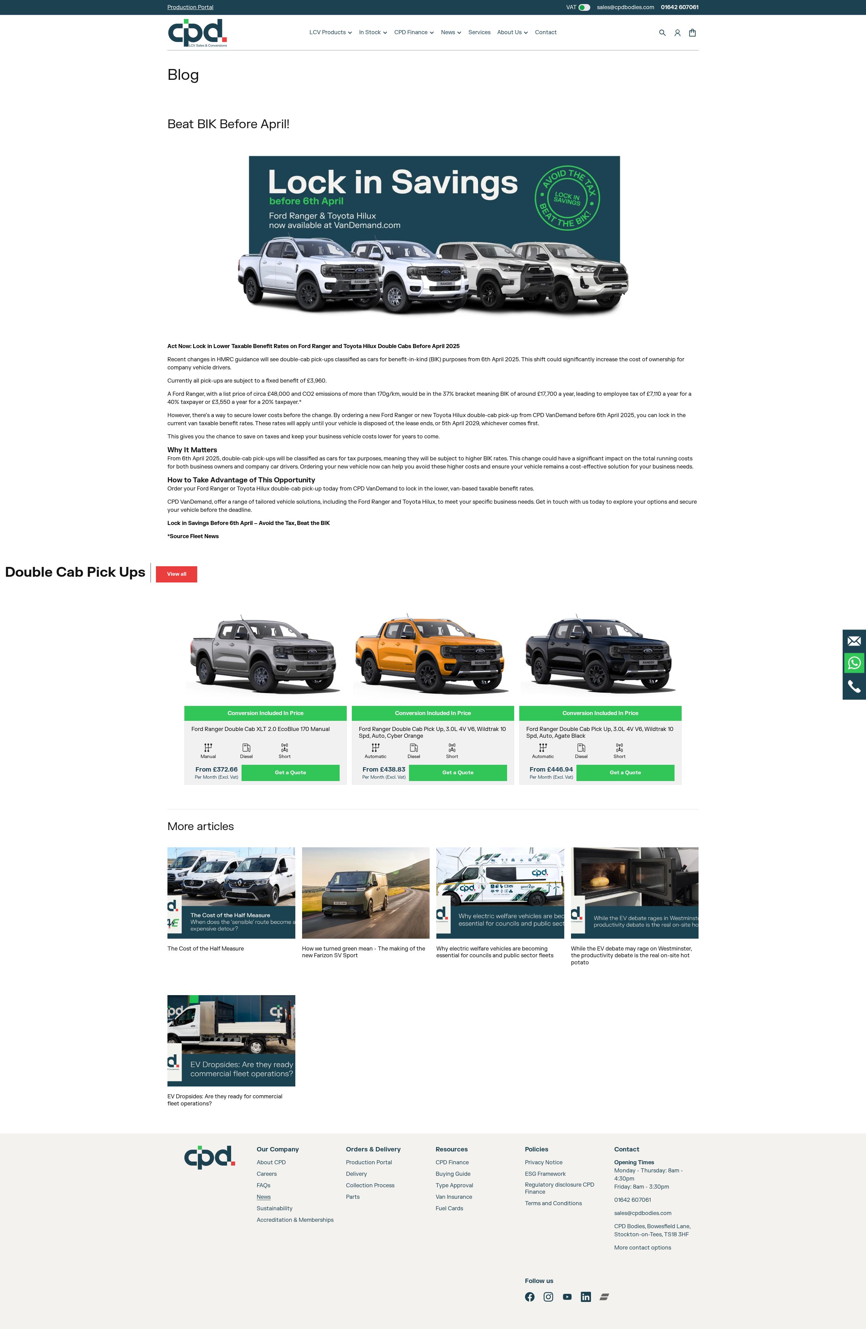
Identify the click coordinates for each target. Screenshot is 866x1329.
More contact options (642, 1247)
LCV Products (328, 32)
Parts (353, 1197)
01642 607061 (680, 7)
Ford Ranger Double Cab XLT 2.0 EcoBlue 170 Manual (260, 729)
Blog (183, 75)
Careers (267, 1174)
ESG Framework (545, 1174)
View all (176, 574)
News (448, 32)
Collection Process (370, 1185)
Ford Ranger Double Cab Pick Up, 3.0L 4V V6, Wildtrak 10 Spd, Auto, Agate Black (600, 732)
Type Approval (454, 1185)
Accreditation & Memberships (295, 1220)
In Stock (370, 32)
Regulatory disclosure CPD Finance (559, 1188)
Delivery (356, 1174)
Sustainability (275, 1208)
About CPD (271, 1162)
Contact (546, 32)
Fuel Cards (449, 1208)
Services (480, 32)
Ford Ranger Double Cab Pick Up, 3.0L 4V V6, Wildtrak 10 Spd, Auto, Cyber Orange (432, 732)
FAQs (263, 1185)
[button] (662, 32)
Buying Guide (453, 1174)
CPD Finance (411, 32)
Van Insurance (454, 1197)
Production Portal (190, 7)
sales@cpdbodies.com (625, 7)
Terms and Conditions (553, 1203)
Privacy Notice (544, 1162)
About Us (509, 32)
